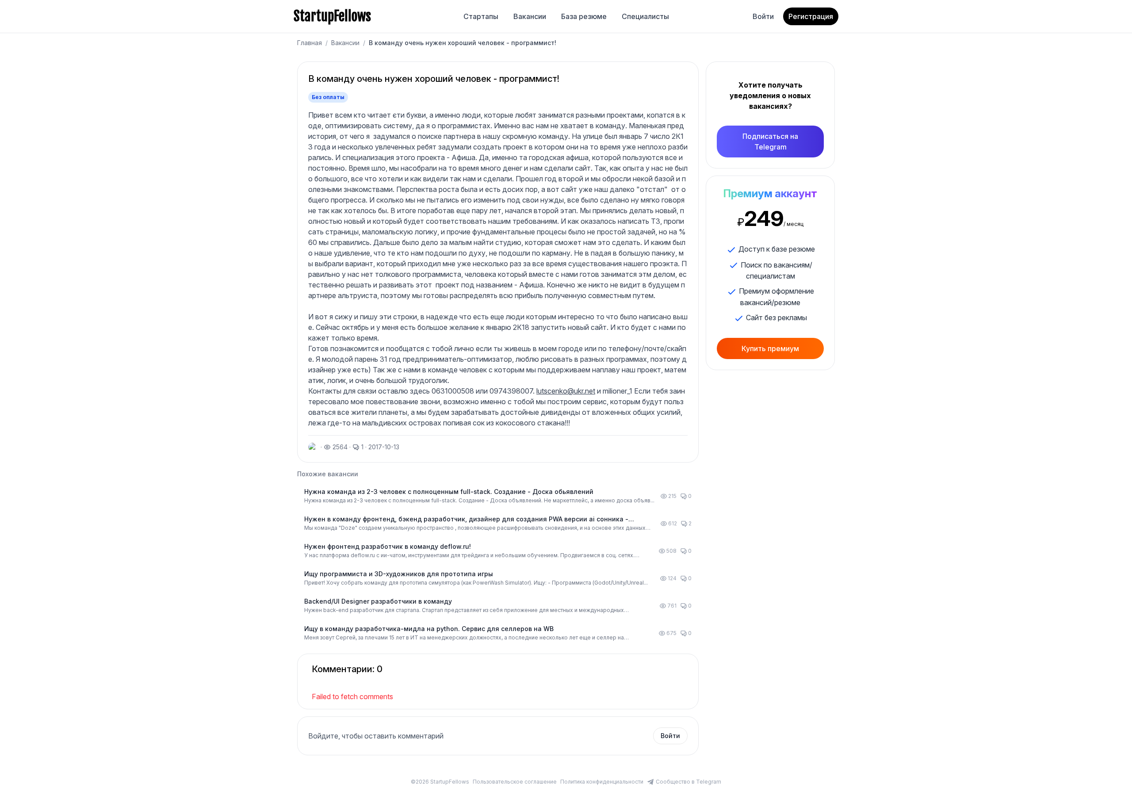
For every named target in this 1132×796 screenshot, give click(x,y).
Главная (309, 42)
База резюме (584, 16)
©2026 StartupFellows (440, 781)
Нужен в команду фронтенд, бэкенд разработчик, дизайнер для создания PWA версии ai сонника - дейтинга (466, 519)
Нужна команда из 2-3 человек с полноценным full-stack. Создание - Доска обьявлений (448, 491)
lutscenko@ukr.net (565, 391)
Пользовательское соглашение (515, 781)
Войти (763, 16)
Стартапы (480, 16)
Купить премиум (770, 348)
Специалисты (645, 16)
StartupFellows (332, 16)
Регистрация (810, 16)
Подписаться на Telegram (770, 141)
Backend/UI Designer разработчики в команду (378, 601)
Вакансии (529, 16)
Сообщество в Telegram (688, 781)
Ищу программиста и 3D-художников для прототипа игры (398, 574)
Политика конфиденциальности (601, 781)
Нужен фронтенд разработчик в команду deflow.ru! (387, 546)
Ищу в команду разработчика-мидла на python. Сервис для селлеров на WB (429, 628)
